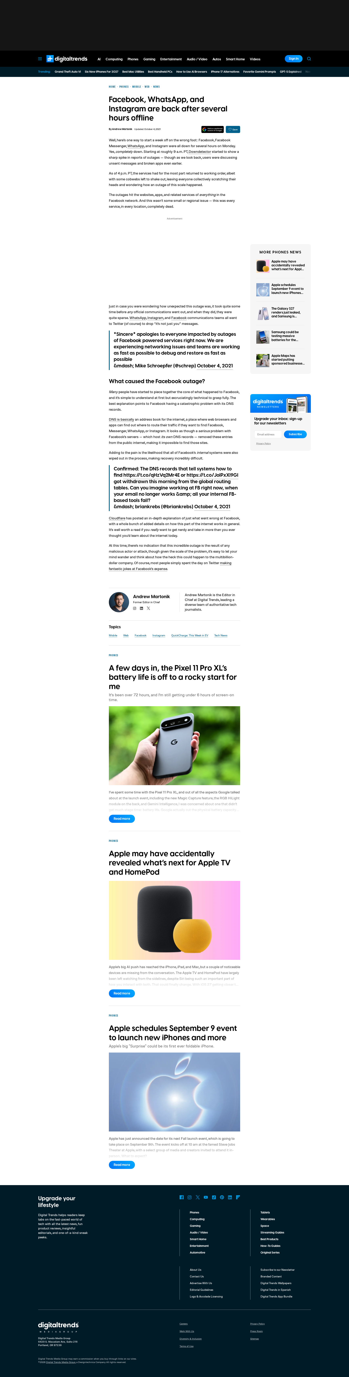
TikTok (214, 1197)
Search (309, 59)
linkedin (141, 608)
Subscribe (295, 434)
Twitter (198, 1197)
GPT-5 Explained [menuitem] (291, 72)
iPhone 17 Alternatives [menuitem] (225, 72)
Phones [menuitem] (133, 59)
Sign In (294, 58)
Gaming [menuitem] (149, 59)
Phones (194, 1213)
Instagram (155, 317)
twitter (148, 608)
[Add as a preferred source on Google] (212, 129)
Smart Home (198, 1239)
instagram (134, 608)
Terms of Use (186, 1346)
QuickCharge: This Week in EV (189, 635)
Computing (197, 1219)
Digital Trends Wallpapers (276, 1283)
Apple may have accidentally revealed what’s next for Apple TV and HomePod (288, 267)
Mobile (113, 635)
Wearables (268, 1219)
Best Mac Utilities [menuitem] (133, 72)
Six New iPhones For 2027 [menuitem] (101, 72)
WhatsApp (135, 146)
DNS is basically (121, 419)
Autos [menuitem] (216, 59)
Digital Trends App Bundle (276, 1296)
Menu (40, 59)
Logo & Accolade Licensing (206, 1296)
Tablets (265, 1213)
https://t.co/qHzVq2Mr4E (151, 475)
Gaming (195, 1226)
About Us (195, 1269)
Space (265, 1226)
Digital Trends (59, 64)
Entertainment (199, 1246)
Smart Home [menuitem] (235, 59)
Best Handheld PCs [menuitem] (160, 72)
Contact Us (197, 1276)
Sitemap (254, 1338)
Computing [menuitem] (114, 59)
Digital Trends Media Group (61, 1362)
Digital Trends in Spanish (276, 1289)
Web (126, 635)
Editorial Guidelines (201, 1289)
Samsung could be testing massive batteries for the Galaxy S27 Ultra (285, 338)
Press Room (256, 1331)
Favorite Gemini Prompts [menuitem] (259, 72)
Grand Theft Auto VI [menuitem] (68, 72)
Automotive (197, 1253)
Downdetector (200, 151)
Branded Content (271, 1276)
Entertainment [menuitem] (171, 59)
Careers (184, 1323)
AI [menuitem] (99, 59)
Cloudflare (117, 518)
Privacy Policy (263, 443)
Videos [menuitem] (255, 59)
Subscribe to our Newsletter (278, 1269)
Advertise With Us (201, 1283)
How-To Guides (270, 1246)
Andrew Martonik (122, 129)
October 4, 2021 (215, 366)
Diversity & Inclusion (191, 1338)
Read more (122, 819)
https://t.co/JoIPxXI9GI (212, 475)
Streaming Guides (272, 1233)
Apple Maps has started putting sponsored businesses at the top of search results (287, 364)
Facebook (179, 317)
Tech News (220, 635)
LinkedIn (230, 1197)
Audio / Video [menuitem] (197, 59)
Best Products (269, 1239)
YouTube (206, 1197)
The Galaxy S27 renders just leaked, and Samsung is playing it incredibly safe (286, 316)
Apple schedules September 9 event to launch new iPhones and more (287, 291)
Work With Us (187, 1331)
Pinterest (222, 1197)
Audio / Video (199, 1233)
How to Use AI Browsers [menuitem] (191, 72)
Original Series (270, 1253)
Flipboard (238, 1197)
